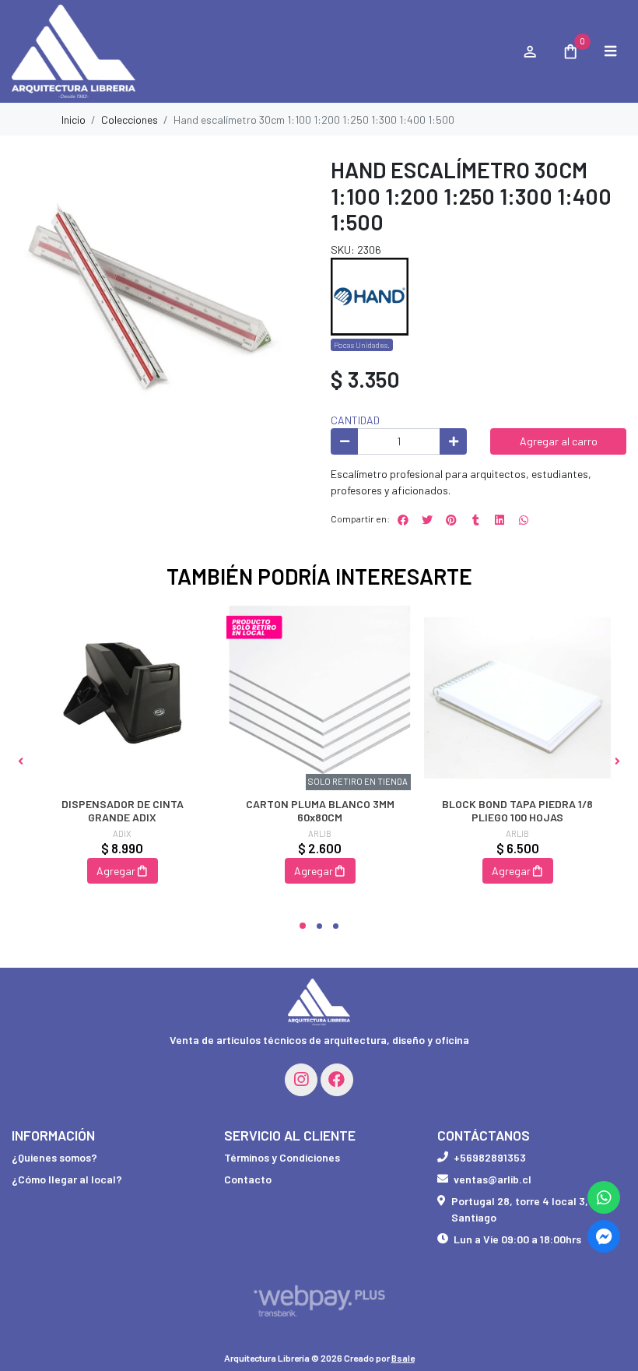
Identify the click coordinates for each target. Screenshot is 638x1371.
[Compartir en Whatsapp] (524, 520)
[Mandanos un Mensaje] (603, 1236)
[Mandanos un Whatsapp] (603, 1197)
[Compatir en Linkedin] (499, 520)
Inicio (73, 119)
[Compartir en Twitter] (427, 520)
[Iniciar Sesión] (529, 51)
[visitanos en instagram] (301, 1079)
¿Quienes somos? (54, 1157)
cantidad (355, 420)
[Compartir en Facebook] (403, 520)
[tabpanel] (122, 761)
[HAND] (369, 295)
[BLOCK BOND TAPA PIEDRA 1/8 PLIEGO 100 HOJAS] (517, 699)
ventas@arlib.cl (492, 1179)
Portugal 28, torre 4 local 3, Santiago (519, 1209)
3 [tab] (336, 926)
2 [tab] (319, 926)
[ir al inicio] (319, 1002)
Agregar (115, 870)
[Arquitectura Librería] (259, 52)
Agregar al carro (559, 441)
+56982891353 (490, 1157)
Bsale (403, 1357)
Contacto (248, 1179)
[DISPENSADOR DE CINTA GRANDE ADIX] (122, 699)
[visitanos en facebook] (337, 1079)
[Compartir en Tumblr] (475, 520)
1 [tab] (302, 925)
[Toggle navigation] (610, 51)
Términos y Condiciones (282, 1157)
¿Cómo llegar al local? (67, 1179)
